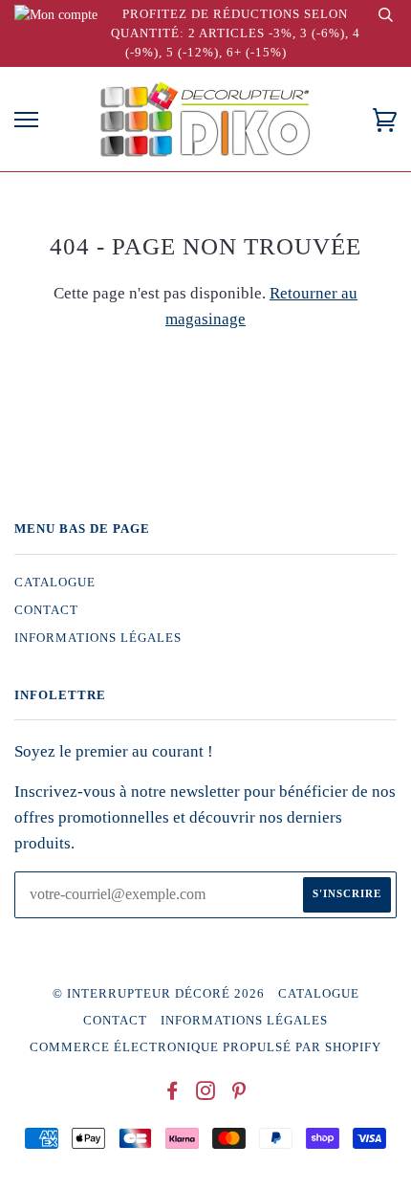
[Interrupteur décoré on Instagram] (206, 1094)
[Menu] (26, 120)
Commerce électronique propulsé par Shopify (205, 1047)
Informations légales (98, 638)
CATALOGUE (55, 582)
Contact (46, 610)
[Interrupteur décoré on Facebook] (172, 1094)
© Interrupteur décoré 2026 (159, 994)
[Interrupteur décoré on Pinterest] (239, 1094)
